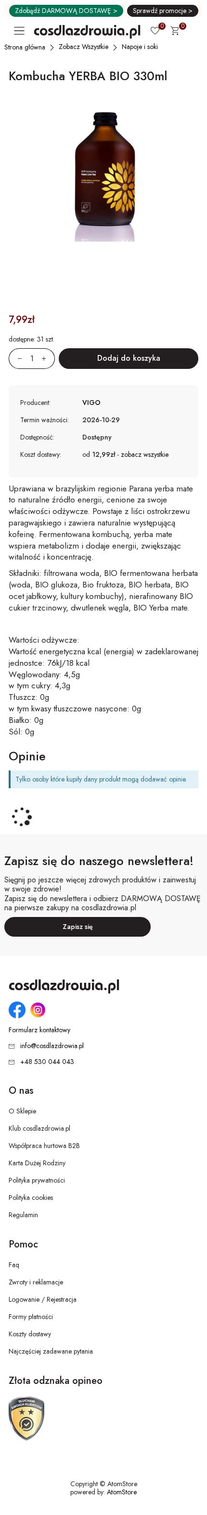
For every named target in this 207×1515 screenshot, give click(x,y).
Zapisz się (78, 926)
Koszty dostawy (30, 1334)
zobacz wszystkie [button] (144, 454)
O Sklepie (22, 1111)
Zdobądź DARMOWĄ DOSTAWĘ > (66, 10)
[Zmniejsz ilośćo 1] (15, 358)
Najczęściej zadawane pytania (51, 1351)
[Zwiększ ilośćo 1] (48, 358)
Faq (14, 1265)
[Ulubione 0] (155, 31)
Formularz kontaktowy (39, 1030)
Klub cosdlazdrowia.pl (39, 1128)
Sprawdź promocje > (163, 10)
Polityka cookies (31, 1197)
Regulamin (23, 1215)
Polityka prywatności (37, 1180)
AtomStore (122, 1492)
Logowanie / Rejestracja (43, 1299)
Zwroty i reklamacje (36, 1282)
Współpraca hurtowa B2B (44, 1145)
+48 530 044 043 (47, 1061)
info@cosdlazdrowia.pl (52, 1046)
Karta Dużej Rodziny (37, 1163)
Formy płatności (31, 1316)
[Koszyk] (174, 32)
